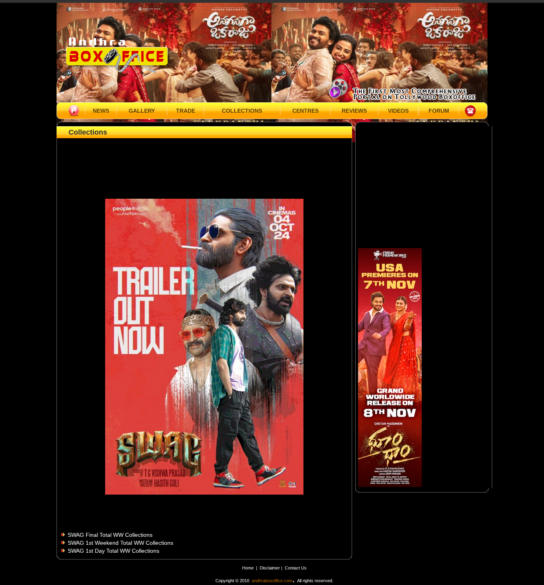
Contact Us (296, 567)
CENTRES (305, 111)
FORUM (439, 111)
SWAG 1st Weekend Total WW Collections (120, 543)
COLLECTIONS (242, 111)
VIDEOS (398, 111)
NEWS (101, 111)
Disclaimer (270, 567)
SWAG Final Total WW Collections (110, 535)
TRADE (185, 111)
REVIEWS (354, 111)
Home (248, 567)
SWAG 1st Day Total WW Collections (113, 551)
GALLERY (142, 111)
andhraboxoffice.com (272, 580)
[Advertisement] (204, 158)
